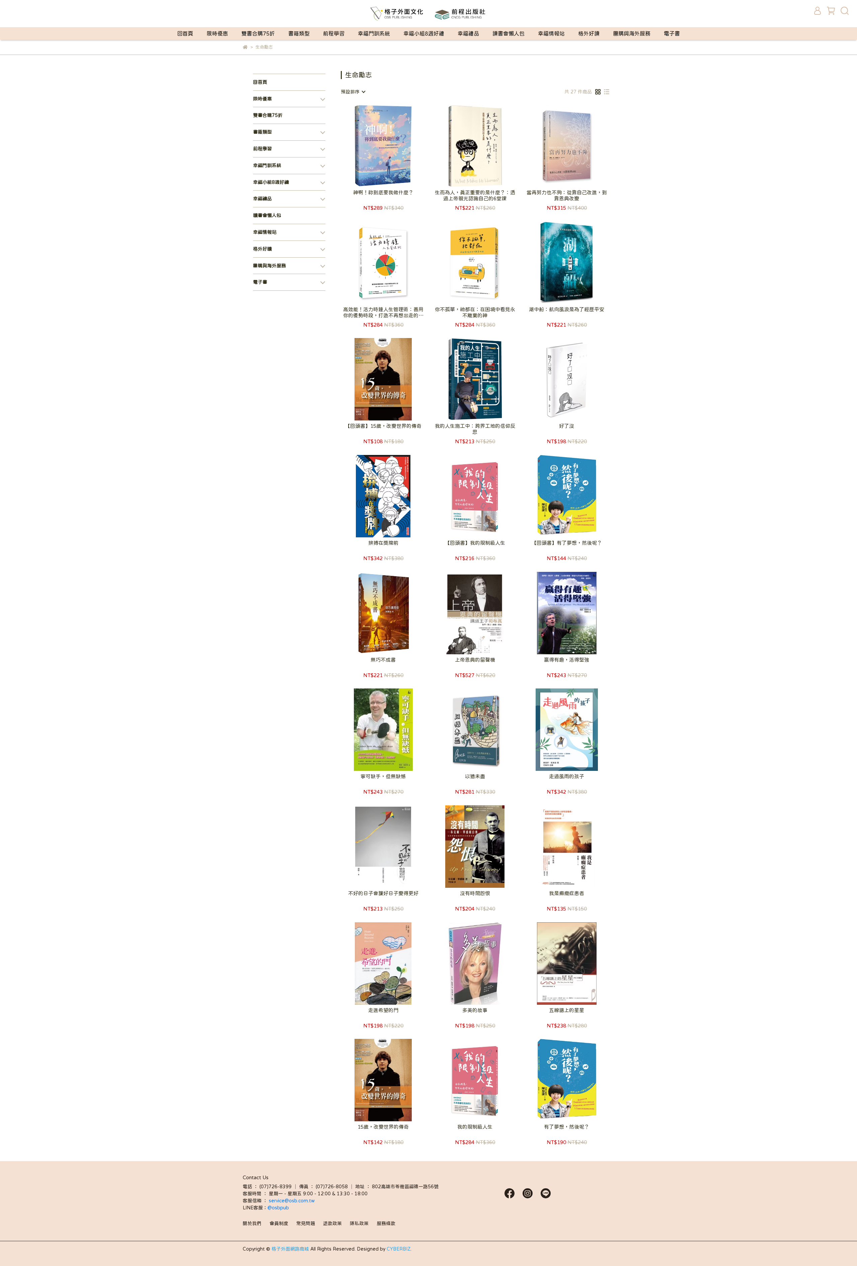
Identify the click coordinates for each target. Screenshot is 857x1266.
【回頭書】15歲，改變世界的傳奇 (383, 426)
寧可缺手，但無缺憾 (383, 776)
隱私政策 (359, 1223)
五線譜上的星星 (566, 1010)
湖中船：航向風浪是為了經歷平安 (566, 309)
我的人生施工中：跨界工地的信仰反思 (475, 429)
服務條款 (386, 1223)
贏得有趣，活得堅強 (566, 660)
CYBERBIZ (398, 1249)
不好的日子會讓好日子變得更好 (383, 893)
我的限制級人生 (474, 1127)
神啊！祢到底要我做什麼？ (383, 192)
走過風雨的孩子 (566, 776)
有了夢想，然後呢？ (566, 1127)
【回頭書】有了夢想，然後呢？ (567, 543)
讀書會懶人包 (508, 33)
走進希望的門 (383, 1010)
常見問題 (305, 1223)
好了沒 (566, 426)
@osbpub (278, 1207)
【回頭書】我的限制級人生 (475, 543)
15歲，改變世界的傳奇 (383, 1127)
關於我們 (252, 1223)
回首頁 (185, 33)
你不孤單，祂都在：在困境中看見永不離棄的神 (475, 312)
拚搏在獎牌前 (383, 543)
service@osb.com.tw (292, 1200)
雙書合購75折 (258, 33)
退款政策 (332, 1223)
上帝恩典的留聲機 (475, 660)
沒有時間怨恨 (475, 893)
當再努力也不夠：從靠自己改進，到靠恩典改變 (567, 195)
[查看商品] (373, 145)
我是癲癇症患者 (566, 893)
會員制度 (278, 1223)
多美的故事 (474, 1010)
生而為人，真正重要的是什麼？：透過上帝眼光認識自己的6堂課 (475, 195)
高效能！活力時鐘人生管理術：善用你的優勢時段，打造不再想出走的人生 (383, 313)
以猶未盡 (475, 776)
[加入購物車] (392, 145)
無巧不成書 (383, 660)
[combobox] (353, 92)
